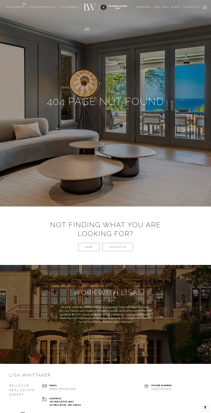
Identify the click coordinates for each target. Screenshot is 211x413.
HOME (88, 247)
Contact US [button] (117, 247)
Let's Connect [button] (105, 336)
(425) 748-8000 (161, 388)
